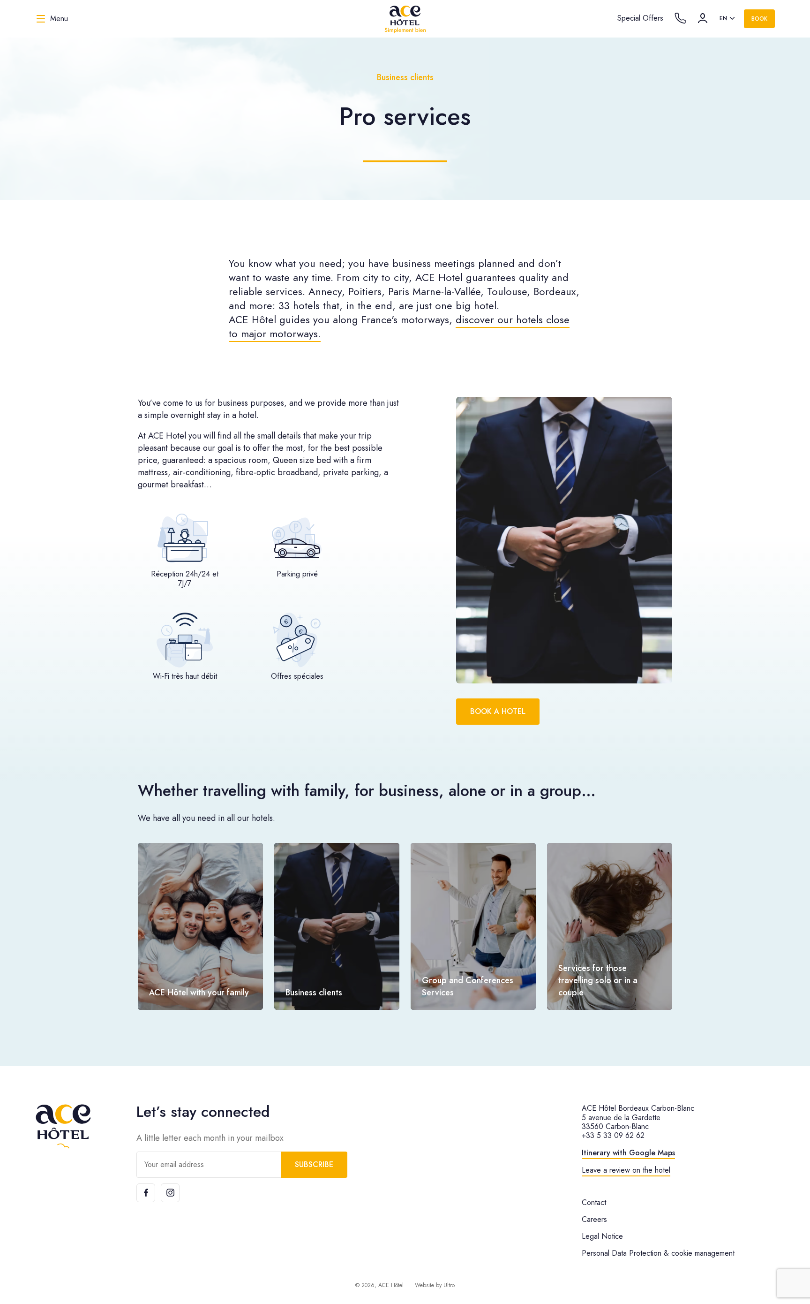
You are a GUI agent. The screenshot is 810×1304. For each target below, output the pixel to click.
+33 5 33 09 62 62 (613, 1135)
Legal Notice (602, 1236)
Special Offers (640, 18)
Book (759, 19)
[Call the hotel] (680, 18)
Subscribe (314, 1164)
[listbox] (728, 18)
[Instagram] (170, 1192)
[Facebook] (145, 1192)
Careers (594, 1219)
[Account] (702, 18)
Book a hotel (497, 711)
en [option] (723, 18)
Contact (594, 1202)
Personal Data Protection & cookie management (658, 1253)
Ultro (449, 1285)
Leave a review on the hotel (626, 1170)
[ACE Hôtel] (405, 19)
